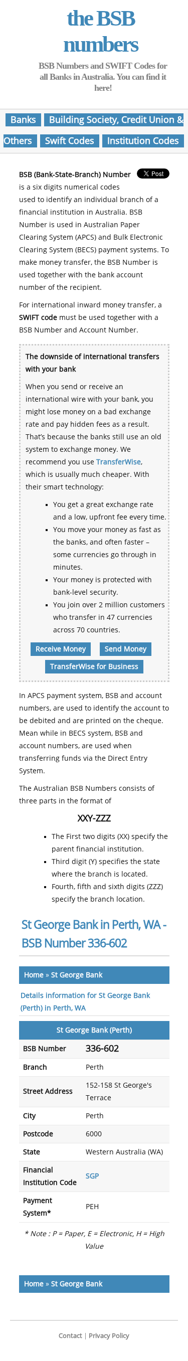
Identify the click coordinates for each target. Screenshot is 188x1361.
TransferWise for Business (94, 666)
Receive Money (61, 649)
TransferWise (118, 462)
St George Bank (76, 975)
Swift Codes (69, 140)
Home (34, 975)
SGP (92, 1176)
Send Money (125, 649)
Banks (23, 119)
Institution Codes (143, 140)
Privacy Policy (109, 1335)
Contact (70, 1335)
